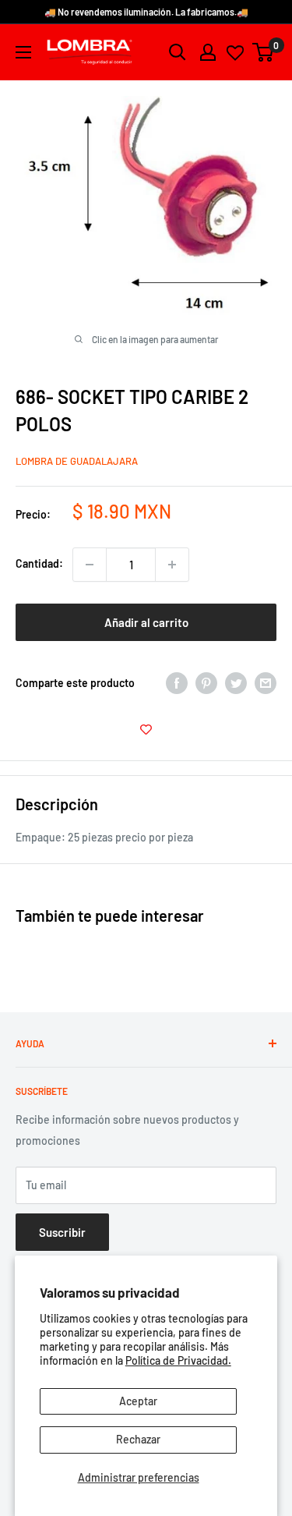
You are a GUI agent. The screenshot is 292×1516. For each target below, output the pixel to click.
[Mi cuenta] (208, 52)
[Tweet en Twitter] (236, 683)
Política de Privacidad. (178, 1360)
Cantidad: (39, 563)
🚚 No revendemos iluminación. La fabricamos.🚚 (146, 11)
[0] (263, 52)
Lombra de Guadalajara (77, 461)
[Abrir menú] (23, 52)
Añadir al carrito (146, 622)
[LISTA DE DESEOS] (146, 729)
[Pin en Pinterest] (206, 683)
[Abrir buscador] (177, 52)
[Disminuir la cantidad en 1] (89, 564)
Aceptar (138, 1401)
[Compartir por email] (265, 683)
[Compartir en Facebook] (177, 683)
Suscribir (62, 1232)
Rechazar (138, 1439)
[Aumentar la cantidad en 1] (172, 564)
